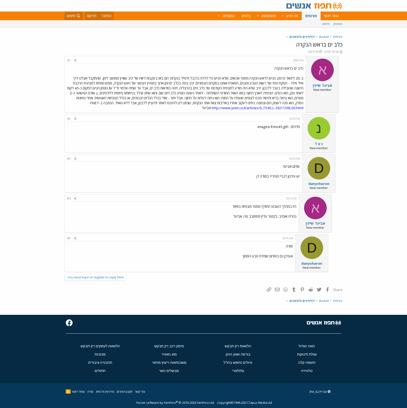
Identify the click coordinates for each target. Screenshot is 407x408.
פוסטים (338, 24)
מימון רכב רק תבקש (169, 346)
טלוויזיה (307, 371)
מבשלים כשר (169, 371)
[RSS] (68, 391)
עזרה (90, 391)
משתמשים (268, 15)
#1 (69, 60)
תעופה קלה (306, 362)
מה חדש (292, 15)
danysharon (318, 183)
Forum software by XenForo (175, 402)
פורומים (311, 15)
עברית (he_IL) (318, 391)
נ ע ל (319, 143)
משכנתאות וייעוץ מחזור (169, 362)
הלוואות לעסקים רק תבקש (100, 346)
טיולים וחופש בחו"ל (238, 362)
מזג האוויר (169, 354)
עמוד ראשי (331, 15)
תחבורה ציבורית (100, 362)
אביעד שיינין (331, 51)
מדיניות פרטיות (105, 391)
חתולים (100, 371)
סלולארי (238, 371)
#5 (69, 238)
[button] (282, 16)
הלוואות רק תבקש (238, 346)
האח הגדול (307, 346)
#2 (69, 119)
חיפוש (326, 24)
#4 (69, 198)
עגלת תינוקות (307, 354)
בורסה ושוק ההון (238, 354)
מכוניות (100, 354)
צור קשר (140, 391)
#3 (69, 159)
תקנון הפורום (124, 391)
